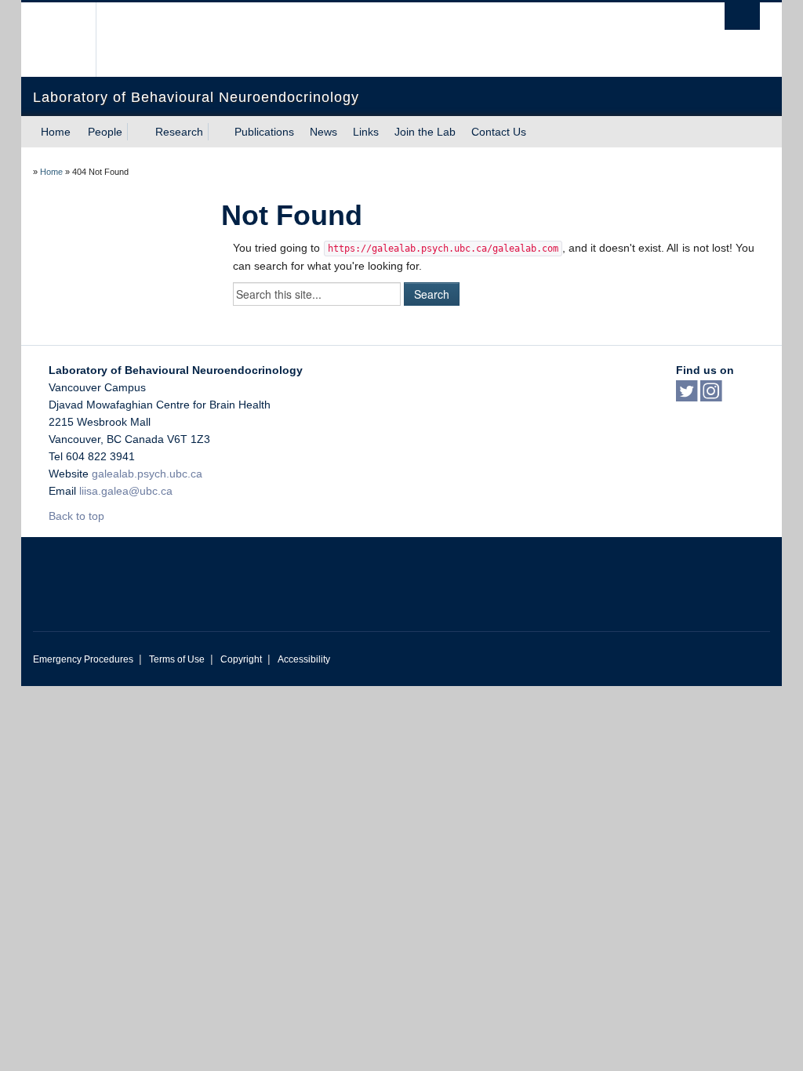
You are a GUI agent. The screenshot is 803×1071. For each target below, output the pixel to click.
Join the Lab (425, 131)
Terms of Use (177, 659)
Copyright (241, 659)
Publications (264, 131)
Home (56, 131)
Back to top (78, 516)
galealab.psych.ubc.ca (147, 473)
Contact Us (498, 131)
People (105, 131)
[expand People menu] (136, 131)
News (323, 131)
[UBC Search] (742, 16)
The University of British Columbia (70, 39)
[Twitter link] (686, 396)
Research (179, 131)
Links (366, 131)
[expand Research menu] (217, 131)
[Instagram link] (710, 396)
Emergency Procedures (83, 659)
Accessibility (304, 659)
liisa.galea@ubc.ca (126, 491)
